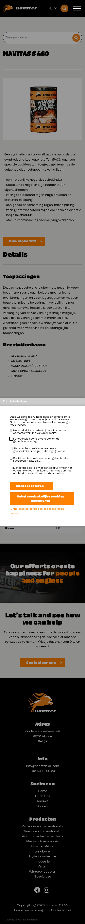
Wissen (15, 513)
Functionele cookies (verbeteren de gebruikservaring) (36, 440)
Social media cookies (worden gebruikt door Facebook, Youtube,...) (41, 459)
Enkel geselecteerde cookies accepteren (37, 509)
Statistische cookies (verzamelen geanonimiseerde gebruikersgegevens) (39, 450)
